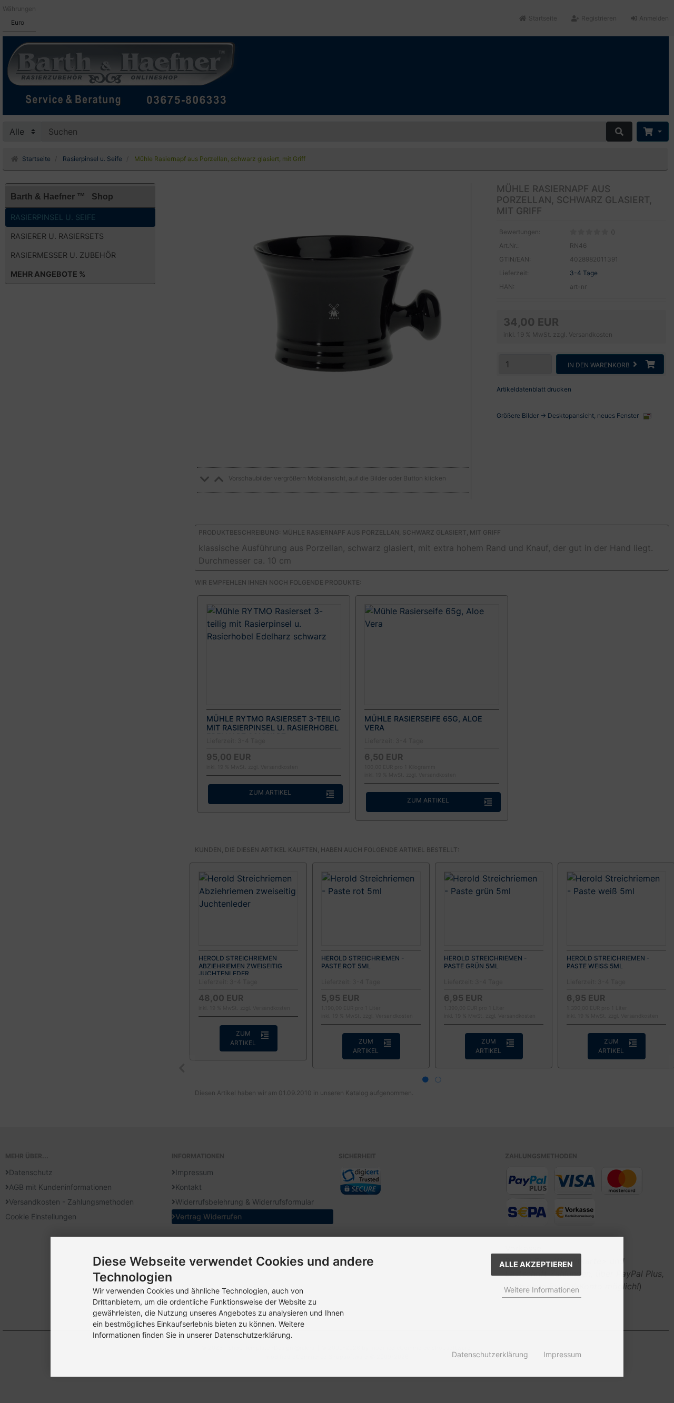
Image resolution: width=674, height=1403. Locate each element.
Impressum (562, 1354)
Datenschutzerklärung (490, 1354)
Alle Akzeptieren (536, 1264)
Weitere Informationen (541, 1289)
